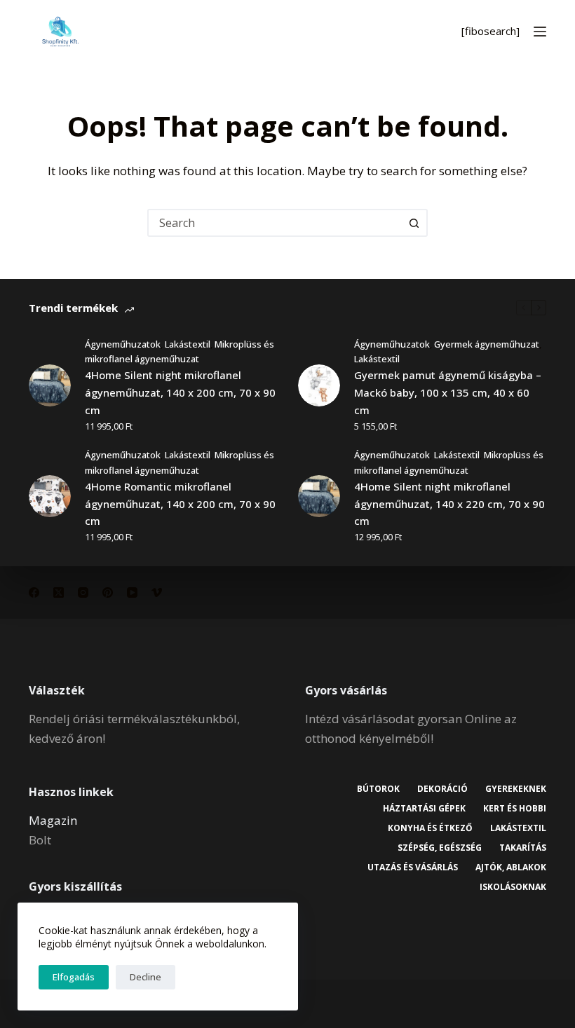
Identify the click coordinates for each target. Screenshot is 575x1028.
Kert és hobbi (514, 808)
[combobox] (275, 223)
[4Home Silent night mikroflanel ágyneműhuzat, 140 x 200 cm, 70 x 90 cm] (50, 385)
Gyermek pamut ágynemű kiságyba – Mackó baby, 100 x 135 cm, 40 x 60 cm (447, 392)
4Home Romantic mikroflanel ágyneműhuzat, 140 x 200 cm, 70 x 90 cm (180, 503)
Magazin (53, 820)
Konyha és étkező (430, 828)
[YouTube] (132, 592)
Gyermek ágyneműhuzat (486, 344)
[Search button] (413, 222)
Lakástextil (187, 344)
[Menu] (540, 31)
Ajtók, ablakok (510, 867)
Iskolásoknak (513, 887)
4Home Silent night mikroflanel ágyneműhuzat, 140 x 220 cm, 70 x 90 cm (449, 503)
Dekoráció (442, 789)
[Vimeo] (156, 592)
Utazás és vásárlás (412, 867)
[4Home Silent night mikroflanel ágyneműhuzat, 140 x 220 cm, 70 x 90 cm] (319, 496)
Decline (145, 977)
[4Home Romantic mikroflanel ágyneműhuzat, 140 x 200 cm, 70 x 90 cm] (50, 496)
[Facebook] (34, 592)
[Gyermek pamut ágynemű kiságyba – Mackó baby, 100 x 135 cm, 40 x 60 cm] (319, 385)
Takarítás (522, 848)
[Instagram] (83, 592)
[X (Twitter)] (58, 592)
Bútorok (378, 789)
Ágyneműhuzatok (123, 344)
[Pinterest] (107, 592)
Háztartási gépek (424, 808)
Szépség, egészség (440, 848)
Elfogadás (74, 977)
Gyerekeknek (515, 789)
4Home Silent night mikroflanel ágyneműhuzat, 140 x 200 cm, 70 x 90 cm (180, 392)
